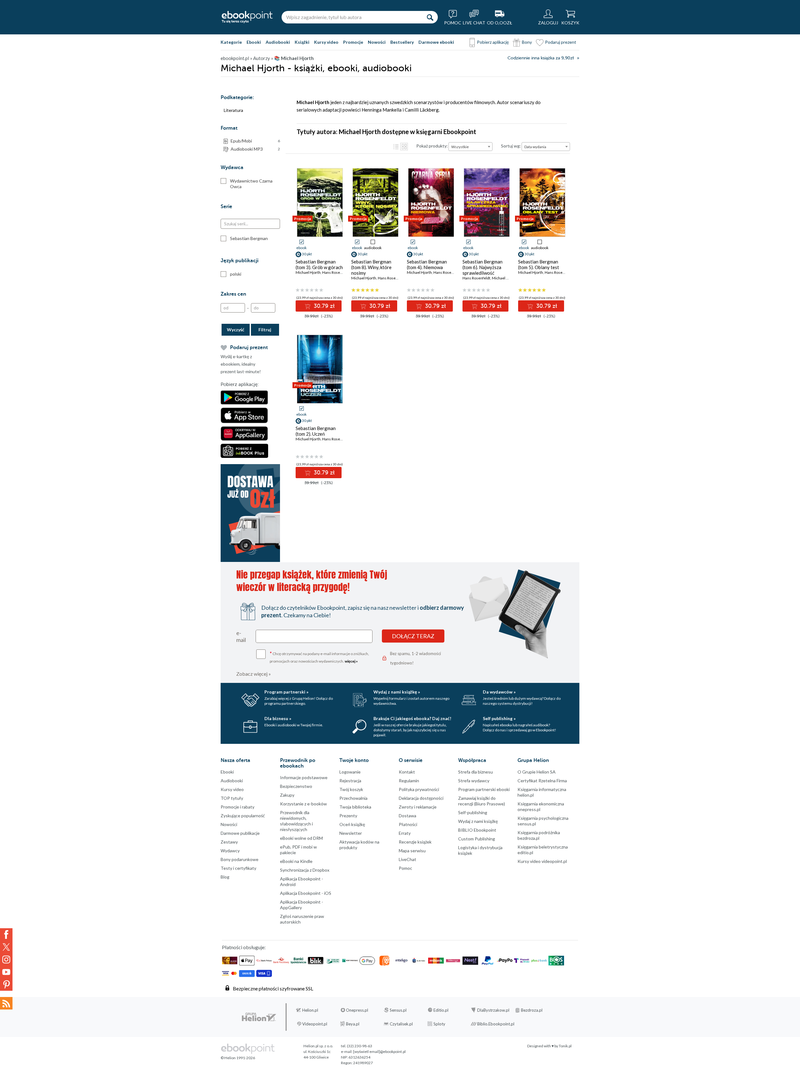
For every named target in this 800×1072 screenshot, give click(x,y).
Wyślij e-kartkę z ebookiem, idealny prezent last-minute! (241, 364)
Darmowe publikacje (240, 833)
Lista (396, 146)
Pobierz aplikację (493, 42)
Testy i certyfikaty (238, 868)
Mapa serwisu (412, 850)
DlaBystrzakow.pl (493, 1010)
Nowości (377, 42)
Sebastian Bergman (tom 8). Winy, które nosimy (371, 267)
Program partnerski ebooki (484, 789)
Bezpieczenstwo (296, 786)
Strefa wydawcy (473, 780)
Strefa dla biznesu (475, 771)
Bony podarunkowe (239, 859)
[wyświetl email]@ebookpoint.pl (379, 1051)
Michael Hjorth (308, 272)
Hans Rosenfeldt (336, 272)
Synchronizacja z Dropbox (304, 870)
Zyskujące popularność (243, 815)
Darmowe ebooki (436, 42)
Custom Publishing (476, 838)
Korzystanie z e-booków (303, 803)
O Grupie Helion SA (537, 771)
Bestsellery (402, 42)
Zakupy (287, 795)
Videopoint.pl (314, 1023)
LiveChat (407, 859)
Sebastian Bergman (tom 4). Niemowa (427, 264)
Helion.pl (310, 1010)
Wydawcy (230, 850)
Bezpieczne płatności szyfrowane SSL (273, 988)
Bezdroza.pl (531, 1010)
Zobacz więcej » (253, 674)
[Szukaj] (430, 17)
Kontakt (407, 771)
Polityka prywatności (419, 789)
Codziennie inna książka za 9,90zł (541, 58)
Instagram (6, 959)
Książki (302, 42)
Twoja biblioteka (355, 806)
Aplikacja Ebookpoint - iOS (305, 893)
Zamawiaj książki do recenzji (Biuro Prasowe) (481, 800)
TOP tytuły (232, 798)
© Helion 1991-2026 (238, 1057)
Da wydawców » (499, 691)
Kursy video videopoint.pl (542, 861)
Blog (225, 876)
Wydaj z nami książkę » (396, 691)
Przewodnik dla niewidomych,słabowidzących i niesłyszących (296, 821)
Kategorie (231, 42)
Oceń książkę (352, 824)
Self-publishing (472, 812)
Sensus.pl (398, 1010)
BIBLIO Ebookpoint (477, 830)
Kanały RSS (6, 1003)
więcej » (351, 661)
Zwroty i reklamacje (418, 806)
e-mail (241, 636)
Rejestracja (350, 780)
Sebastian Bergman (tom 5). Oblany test (538, 264)
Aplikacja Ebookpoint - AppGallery (301, 904)
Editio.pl (440, 1010)
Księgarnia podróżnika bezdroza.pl (539, 835)
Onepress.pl (357, 1010)
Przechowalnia (353, 798)
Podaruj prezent (560, 42)
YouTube (6, 972)
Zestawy (229, 841)
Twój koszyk (351, 789)
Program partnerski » (286, 691)
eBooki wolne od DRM (301, 838)
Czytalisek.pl (401, 1023)
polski (235, 274)
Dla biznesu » (277, 718)
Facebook (6, 934)
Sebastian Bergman (249, 238)
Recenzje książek (415, 841)
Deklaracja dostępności (421, 798)
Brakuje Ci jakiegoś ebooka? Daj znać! (412, 718)
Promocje (353, 42)
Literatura (233, 110)
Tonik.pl (565, 1046)
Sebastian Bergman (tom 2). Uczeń (316, 431)
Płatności (408, 824)
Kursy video (326, 42)
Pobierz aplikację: (240, 384)
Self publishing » (499, 718)
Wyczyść (235, 329)
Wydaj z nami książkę (478, 821)
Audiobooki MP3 (255, 149)
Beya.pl (352, 1023)
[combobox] (470, 146)
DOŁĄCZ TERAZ (413, 636)
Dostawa (407, 815)
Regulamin (409, 780)
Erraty (405, 833)
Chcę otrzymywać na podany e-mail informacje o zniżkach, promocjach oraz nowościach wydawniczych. (319, 657)
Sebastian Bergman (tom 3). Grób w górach (319, 264)
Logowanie (350, 771)
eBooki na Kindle (296, 861)
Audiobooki (278, 42)
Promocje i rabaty (237, 806)
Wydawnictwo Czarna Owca (251, 183)
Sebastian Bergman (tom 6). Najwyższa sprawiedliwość (482, 267)
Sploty (439, 1023)
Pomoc (405, 868)
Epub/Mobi (255, 140)
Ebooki (254, 42)
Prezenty (348, 815)
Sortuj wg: (511, 145)
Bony (527, 42)
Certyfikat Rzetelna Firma (542, 780)
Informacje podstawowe (304, 777)
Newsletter (350, 833)
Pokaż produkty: (432, 145)
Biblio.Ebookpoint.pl (495, 1023)
